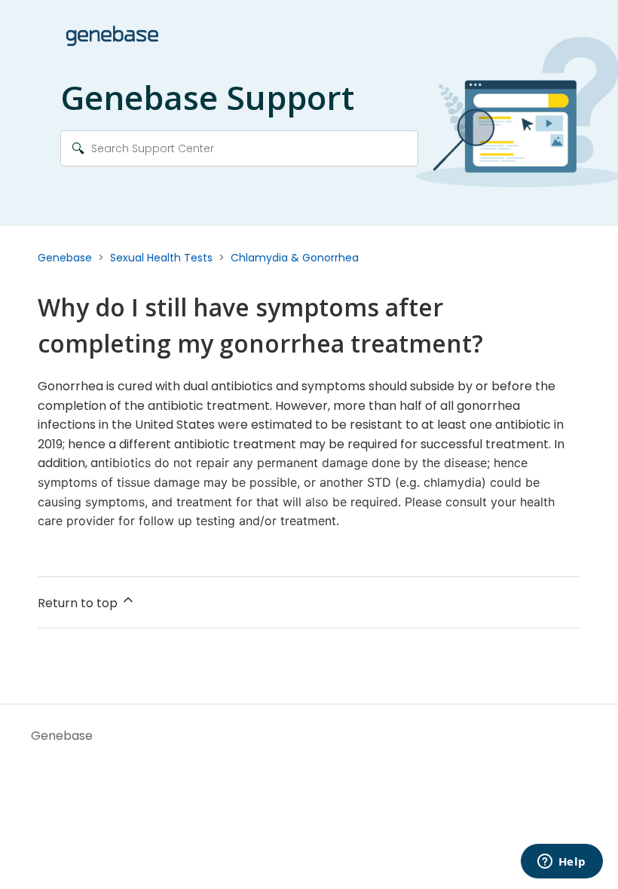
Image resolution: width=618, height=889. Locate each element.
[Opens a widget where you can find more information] (561, 862)
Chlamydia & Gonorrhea (295, 257)
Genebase (65, 257)
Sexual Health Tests (161, 257)
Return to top (79, 603)
